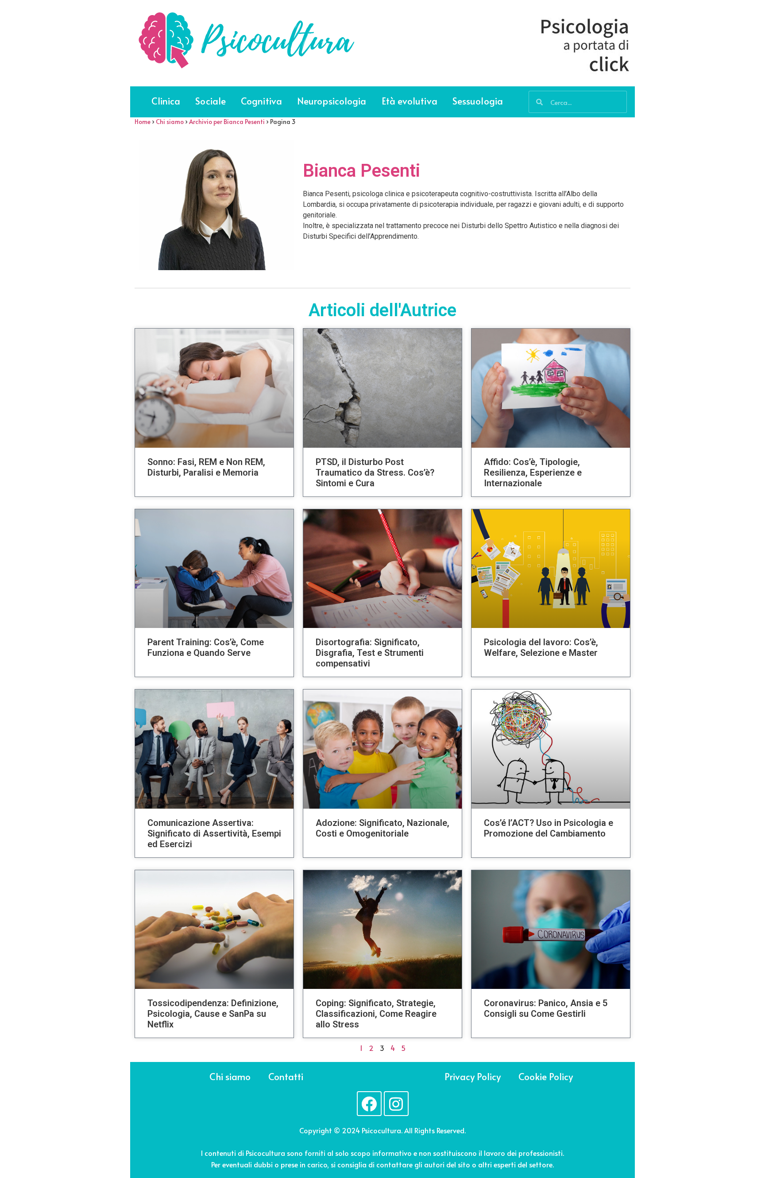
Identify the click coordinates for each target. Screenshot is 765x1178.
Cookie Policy (545, 1076)
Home (143, 121)
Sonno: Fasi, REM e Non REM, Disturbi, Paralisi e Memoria (206, 467)
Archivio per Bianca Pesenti (227, 121)
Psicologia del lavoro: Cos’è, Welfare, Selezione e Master (541, 647)
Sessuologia (477, 100)
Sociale (210, 100)
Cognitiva (261, 100)
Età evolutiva (409, 100)
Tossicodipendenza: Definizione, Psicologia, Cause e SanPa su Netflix (212, 1014)
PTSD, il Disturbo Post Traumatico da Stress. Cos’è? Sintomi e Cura (375, 472)
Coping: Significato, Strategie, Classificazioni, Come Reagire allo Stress (376, 1014)
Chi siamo (170, 121)
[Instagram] (396, 1103)
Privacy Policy (472, 1076)
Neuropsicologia (332, 100)
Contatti (285, 1076)
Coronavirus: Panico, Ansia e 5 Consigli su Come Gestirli (545, 1008)
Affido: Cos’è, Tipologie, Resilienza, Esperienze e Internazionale (533, 472)
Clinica (166, 100)
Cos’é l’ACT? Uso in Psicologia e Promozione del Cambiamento (548, 828)
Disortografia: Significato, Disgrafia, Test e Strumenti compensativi (370, 653)
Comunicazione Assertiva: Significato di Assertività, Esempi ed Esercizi (214, 833)
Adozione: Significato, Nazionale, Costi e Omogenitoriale (382, 828)
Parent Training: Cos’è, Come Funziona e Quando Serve (205, 647)
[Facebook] (369, 1103)
